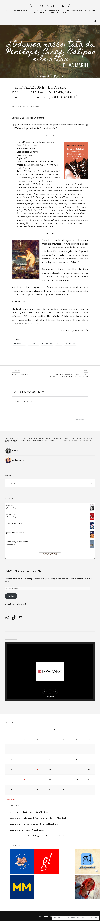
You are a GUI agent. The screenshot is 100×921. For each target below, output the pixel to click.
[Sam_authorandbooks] (87, 862)
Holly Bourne (10, 526)
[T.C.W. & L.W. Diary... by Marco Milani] (22, 887)
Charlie (36, 106)
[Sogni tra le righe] (22, 862)
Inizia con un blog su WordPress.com (50, 916)
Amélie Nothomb (12, 535)
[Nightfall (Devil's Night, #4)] (92, 511)
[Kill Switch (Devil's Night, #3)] (92, 519)
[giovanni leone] (46, 862)
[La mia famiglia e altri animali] (92, 547)
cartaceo (35, 165)
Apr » (13, 799)
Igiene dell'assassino (15, 533)
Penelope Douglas (12, 508)
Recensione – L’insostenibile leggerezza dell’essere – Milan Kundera (40, 836)
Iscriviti (11, 596)
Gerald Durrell (11, 544)
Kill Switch (10, 514)
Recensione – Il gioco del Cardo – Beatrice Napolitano (34, 824)
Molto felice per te (14, 523)
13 (24, 769)
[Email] (20, 617)
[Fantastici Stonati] (87, 887)
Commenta (79, 419)
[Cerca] (92, 21)
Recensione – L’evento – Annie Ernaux (27, 830)
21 (37, 779)
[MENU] (7, 21)
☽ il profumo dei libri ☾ (50, 6)
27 (24, 789)
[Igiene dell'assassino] (92, 537)
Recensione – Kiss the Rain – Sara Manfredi (29, 812)
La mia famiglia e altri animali (18, 542)
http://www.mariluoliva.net (25, 324)
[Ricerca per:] (50, 483)
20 (24, 779)
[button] (44, 691)
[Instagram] (7, 617)
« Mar (7, 799)
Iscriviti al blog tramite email (23, 571)
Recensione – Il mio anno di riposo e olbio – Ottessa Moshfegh (38, 818)
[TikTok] (14, 617)
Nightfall (9, 505)
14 (37, 769)
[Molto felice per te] (92, 528)
